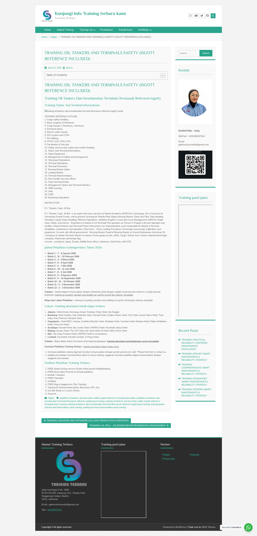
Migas (51, 398)
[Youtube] (196, 15)
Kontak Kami (125, 30)
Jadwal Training (65, 30)
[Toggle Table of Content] (161, 75)
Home (47, 30)
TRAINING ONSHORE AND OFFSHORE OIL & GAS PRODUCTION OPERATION (88, 420)
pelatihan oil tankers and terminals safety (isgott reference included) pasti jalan (97, 398)
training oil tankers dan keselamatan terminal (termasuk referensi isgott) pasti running (109, 404)
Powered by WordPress (174, 527)
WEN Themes (209, 527)
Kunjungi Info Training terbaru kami (90, 13)
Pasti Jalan (169, 458)
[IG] (190, 15)
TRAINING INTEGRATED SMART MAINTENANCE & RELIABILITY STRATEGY (194, 381)
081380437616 (54, 510)
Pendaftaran (106, 30)
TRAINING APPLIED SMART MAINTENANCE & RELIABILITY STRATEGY (195, 356)
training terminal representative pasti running (104, 407)
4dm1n (69, 67)
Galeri (167, 454)
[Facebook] (207, 15)
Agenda (195, 454)
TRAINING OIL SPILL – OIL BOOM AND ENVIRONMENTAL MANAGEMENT (128, 425)
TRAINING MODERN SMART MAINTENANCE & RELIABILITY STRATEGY (196, 392)
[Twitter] (201, 15)
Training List (86, 30)
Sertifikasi (143, 30)
